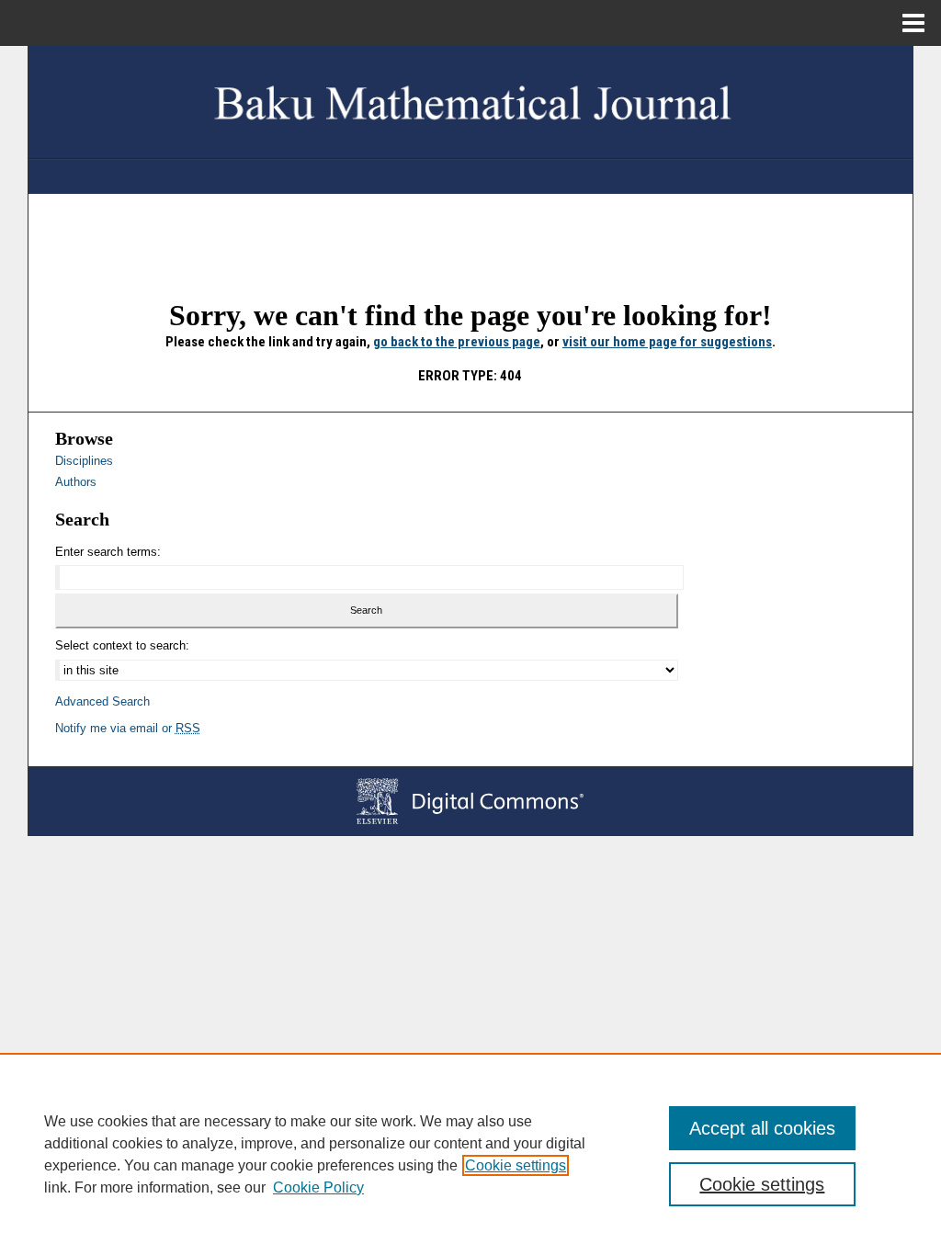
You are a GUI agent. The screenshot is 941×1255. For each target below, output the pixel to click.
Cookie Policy (318, 1187)
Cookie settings (515, 1165)
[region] (470, 1154)
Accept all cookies (762, 1128)
